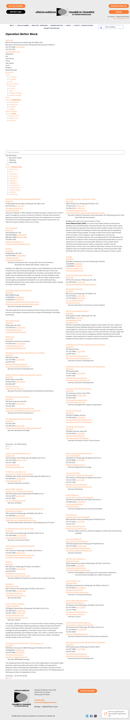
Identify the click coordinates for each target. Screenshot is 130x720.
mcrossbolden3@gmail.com (16, 538)
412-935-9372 (80, 417)
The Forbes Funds (12, 321)
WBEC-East (10, 337)
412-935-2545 (20, 344)
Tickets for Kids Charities (75, 427)
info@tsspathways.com (14, 655)
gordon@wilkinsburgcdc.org (16, 364)
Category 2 (13, 183)
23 (10, 678)
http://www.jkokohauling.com (77, 592)
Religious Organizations (75, 603)
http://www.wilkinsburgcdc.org (77, 656)
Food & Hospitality (73, 456)
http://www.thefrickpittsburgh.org (79, 550)
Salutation (13, 174)
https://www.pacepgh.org (75, 402)
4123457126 (78, 318)
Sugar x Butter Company (15, 604)
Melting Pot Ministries (74, 289)
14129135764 (19, 297)
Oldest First (13, 104)
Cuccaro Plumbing (73, 473)
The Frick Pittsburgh (73, 539)
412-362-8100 (20, 478)
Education (9, 548)
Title (11, 171)
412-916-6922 (20, 516)
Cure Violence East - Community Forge (80, 199)
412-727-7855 (80, 351)
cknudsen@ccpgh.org (14, 208)
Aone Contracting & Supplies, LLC (78, 623)
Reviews (12, 86)
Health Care (10, 456)
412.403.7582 (20, 652)
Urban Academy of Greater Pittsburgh (20, 546)
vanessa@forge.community (76, 210)
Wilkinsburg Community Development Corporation (85, 344)
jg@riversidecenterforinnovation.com (20, 408)
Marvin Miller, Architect (14, 489)
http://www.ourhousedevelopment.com (21, 520)
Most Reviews (14, 188)
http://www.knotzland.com (16, 595)
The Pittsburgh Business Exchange (19, 419)
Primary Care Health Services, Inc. (18, 453)
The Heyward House (73, 411)
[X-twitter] (95, 716)
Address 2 (13, 181)
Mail (10, 81)
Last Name (13, 178)
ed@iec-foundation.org (14, 242)
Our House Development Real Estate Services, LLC (25, 509)
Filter (7, 97)
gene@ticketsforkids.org (75, 436)
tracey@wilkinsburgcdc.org (76, 654)
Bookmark (10, 72)
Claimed (12, 192)
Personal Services (72, 561)
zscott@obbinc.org (13, 52)
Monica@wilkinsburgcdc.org (77, 356)
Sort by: (13, 100)
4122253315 (78, 264)
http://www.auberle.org (14, 260)
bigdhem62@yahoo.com (75, 465)
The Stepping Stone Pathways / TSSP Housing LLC (25, 643)
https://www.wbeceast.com (16, 348)
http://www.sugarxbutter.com (17, 617)
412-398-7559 (20, 611)
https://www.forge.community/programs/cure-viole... (85, 213)
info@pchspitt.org (12, 465)
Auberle (9, 249)
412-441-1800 (81, 607)
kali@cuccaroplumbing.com (76, 484)
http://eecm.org (72, 322)
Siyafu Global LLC (72, 495)
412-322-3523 (20, 404)
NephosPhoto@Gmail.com (76, 568)
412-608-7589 (21, 591)
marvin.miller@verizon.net (16, 500)
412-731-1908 (19, 47)
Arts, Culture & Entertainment (77, 541)
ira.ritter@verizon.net (13, 481)
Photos (12, 88)
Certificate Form (87, 25)
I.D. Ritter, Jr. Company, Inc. (16, 472)
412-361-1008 (20, 553)
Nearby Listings (15, 95)
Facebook (13, 77)
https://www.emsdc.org (14, 389)
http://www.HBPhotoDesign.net (78, 570)
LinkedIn (12, 79)
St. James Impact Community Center (20, 528)
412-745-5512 (80, 433)
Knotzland (9, 584)
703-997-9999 (21, 235)
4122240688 (79, 566)
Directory (35, 25)
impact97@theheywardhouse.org (79, 420)
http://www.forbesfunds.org (16, 332)
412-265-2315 (19, 426)
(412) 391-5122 (20, 327)
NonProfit (9, 40)
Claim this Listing (12, 84)
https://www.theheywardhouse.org (79, 422)
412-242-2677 (20, 496)
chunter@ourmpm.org (74, 300)
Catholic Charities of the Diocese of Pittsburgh (23, 199)
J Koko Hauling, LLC (73, 581)
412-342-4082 (81, 546)
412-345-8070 (81, 629)
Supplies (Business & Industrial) (78, 517)
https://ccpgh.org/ (12, 210)
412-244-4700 (21, 460)
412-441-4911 (80, 480)
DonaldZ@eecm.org (73, 320)
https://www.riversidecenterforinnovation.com (23, 411)
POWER (9, 562)
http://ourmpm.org (73, 303)
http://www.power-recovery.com (18, 576)
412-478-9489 (21, 535)
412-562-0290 (81, 395)
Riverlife (69, 257)
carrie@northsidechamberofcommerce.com (22, 302)
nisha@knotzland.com (14, 593)
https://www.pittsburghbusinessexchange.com (23, 428)
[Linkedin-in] (87, 716)
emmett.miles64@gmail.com (77, 634)
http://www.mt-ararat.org (75, 614)
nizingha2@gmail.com (74, 504)
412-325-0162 (80, 282)
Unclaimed (13, 194)
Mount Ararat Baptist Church (77, 600)
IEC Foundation (11, 228)
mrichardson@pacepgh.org (76, 400)
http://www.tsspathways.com (17, 657)
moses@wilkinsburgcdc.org (76, 378)
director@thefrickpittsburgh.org (78, 548)
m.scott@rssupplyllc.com (75, 526)
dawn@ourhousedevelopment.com (19, 518)
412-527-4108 (20, 613)
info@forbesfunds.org (14, 330)
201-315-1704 (19, 206)
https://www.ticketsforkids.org (77, 438)
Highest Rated (14, 190)
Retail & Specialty (12, 586)
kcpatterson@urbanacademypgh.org (20, 555)
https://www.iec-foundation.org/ (18, 244)
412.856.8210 (19, 650)
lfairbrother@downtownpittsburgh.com (81, 284)
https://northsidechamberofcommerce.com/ (22, 304)
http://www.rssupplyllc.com (76, 528)
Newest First (14, 102)
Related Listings (15, 93)
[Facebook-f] (91, 716)
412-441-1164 (80, 522)
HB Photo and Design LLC (76, 559)
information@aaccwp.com (121, 18)
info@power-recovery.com (16, 573)
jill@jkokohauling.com (74, 590)
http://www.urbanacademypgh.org (19, 557)
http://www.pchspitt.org (15, 467)
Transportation (71, 583)
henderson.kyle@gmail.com (76, 612)
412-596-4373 (81, 502)
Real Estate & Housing (14, 511)
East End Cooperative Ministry (77, 311)
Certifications (14, 185)
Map (11, 91)
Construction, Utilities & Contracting (19, 474)
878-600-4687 (21, 237)
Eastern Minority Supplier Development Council (24, 375)
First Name (13, 176)
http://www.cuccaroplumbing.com (79, 487)
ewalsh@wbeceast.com (15, 346)
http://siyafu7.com (72, 506)
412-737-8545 (80, 588)
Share (8, 75)
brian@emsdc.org (12, 386)
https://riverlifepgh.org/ (74, 271)
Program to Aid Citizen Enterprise (78, 389)
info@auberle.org (12, 258)
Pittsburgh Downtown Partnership (79, 275)
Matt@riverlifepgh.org (74, 268)
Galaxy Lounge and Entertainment (79, 453)
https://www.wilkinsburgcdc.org (78, 358)
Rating (11, 109)
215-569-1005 (20, 382)
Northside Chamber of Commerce (18, 290)
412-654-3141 (80, 206)
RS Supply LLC (71, 515)
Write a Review (11, 111)
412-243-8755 (20, 569)
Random (12, 107)
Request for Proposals (51, 28)
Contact (77, 25)
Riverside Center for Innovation (17, 397)
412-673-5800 (21, 255)
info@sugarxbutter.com (15, 615)
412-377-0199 (80, 296)
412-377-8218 (80, 460)
